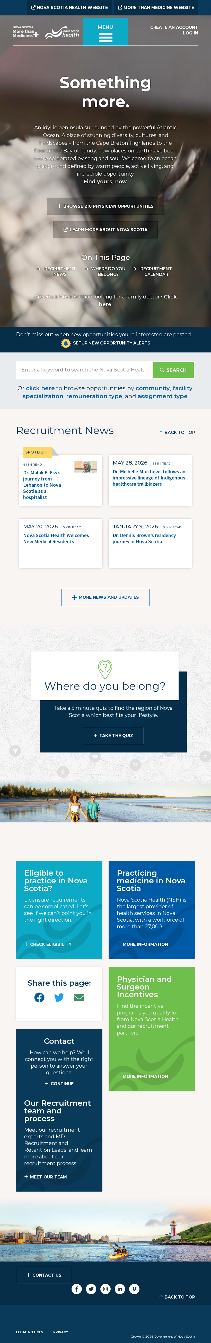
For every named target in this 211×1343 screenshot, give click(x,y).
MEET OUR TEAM (48, 1177)
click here (40, 388)
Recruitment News (60, 271)
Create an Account (174, 27)
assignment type (163, 396)
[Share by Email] (79, 997)
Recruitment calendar (156, 271)
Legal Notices (29, 1332)
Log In (190, 33)
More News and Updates (109, 597)
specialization (43, 396)
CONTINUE (62, 1084)
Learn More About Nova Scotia (108, 229)
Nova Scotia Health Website (72, 7)
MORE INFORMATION (145, 944)
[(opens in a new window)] (39, 997)
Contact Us (46, 1275)
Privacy (60, 1332)
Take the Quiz (116, 735)
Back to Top (180, 432)
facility (182, 388)
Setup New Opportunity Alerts (111, 343)
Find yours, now (105, 181)
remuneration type (94, 396)
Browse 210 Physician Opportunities (108, 206)
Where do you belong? (108, 271)
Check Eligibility (51, 944)
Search (176, 370)
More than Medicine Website (158, 7)
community (153, 388)
